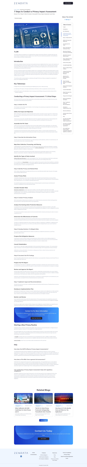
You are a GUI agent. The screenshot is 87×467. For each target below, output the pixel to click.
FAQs (55, 454)
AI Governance (33, 454)
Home (15, 9)
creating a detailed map (39, 147)
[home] (21, 3)
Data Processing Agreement (67, 456)
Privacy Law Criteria (54, 458)
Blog (18, 9)
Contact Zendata (17, 340)
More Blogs (43, 420)
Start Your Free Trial (36, 318)
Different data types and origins (20, 158)
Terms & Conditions (67, 452)
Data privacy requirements (19, 189)
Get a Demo (68, 3)
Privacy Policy (67, 454)
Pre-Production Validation (44, 458)
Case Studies (54, 460)
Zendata (16, 336)
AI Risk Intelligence (43, 454)
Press (67, 458)
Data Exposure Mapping (43, 456)
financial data (25, 162)
